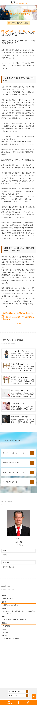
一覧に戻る (18, 323)
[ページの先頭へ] (34, 696)
